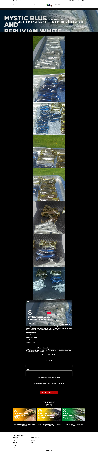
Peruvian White (28, 328)
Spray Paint (40, 4)
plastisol (52, 19)
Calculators (28, 0)
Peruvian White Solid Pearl (31, 342)
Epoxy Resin (57, 4)
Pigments (34, 4)
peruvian (49, 19)
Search (14, 447)
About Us (14, 440)
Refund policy (15, 444)
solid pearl (55, 19)
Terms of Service (59, 383)
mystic (46, 19)
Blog (63, 4)
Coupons (17, 0)
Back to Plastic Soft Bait (49, 392)
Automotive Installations (35, 444)
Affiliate (14, 0)
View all (49, 404)
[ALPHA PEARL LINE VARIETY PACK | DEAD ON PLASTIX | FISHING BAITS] (73, 414)
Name (27, 364)
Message (28, 369)
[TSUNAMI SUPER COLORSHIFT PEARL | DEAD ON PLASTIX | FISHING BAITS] (24, 414)
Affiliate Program (15, 437)
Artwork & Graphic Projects (35, 437)
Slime (32, 442)
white (58, 19)
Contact (32, 0)
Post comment (49, 380)
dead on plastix (43, 19)
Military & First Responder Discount (18, 435)
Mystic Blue (64, 326)
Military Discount (22, 0)
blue (39, 19)
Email (50, 364)
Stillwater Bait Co (32, 332)
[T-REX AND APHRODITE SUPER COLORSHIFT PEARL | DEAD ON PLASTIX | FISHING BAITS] (49, 414)
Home (46, 17)
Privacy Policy (53, 383)
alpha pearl (36, 19)
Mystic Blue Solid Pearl (30, 340)
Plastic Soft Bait (50, 17)
